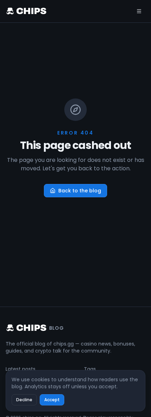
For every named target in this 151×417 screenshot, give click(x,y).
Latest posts (20, 368)
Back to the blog (79, 190)
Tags (90, 368)
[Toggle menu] (139, 11)
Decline (24, 400)
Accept (52, 400)
